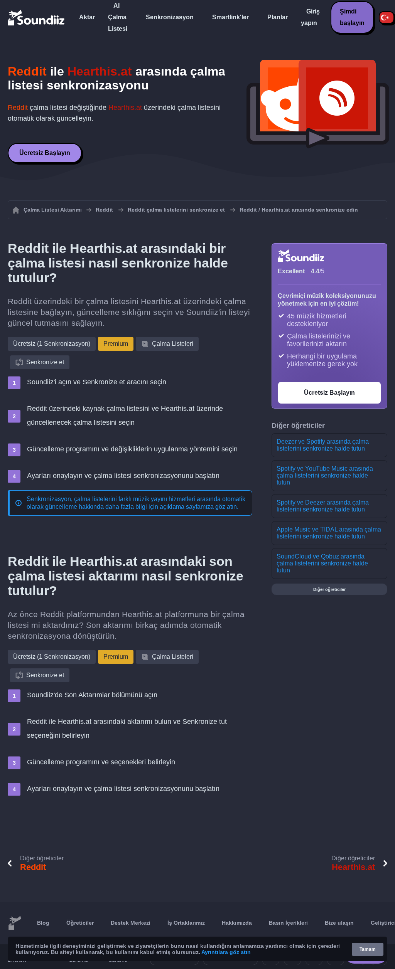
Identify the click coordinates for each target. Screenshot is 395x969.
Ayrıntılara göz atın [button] (226, 952)
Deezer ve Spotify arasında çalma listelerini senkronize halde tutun (323, 445)
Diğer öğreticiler (329, 589)
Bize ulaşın (339, 923)
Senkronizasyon (170, 17)
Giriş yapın (310, 17)
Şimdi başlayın (352, 17)
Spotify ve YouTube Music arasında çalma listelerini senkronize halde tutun (325, 475)
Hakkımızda (237, 923)
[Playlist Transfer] (37, 17)
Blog (43, 923)
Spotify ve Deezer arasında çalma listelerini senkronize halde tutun (323, 506)
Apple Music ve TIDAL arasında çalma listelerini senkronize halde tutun (329, 533)
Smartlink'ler (230, 17)
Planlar (277, 17)
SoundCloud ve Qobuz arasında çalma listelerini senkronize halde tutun (322, 563)
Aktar (87, 17)
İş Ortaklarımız (186, 923)
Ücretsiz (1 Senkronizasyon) (51, 343)
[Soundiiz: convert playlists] (15, 923)
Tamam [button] (368, 949)
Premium (115, 343)
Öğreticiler (80, 923)
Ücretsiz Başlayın (44, 153)
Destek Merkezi (130, 923)
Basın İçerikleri (288, 923)
